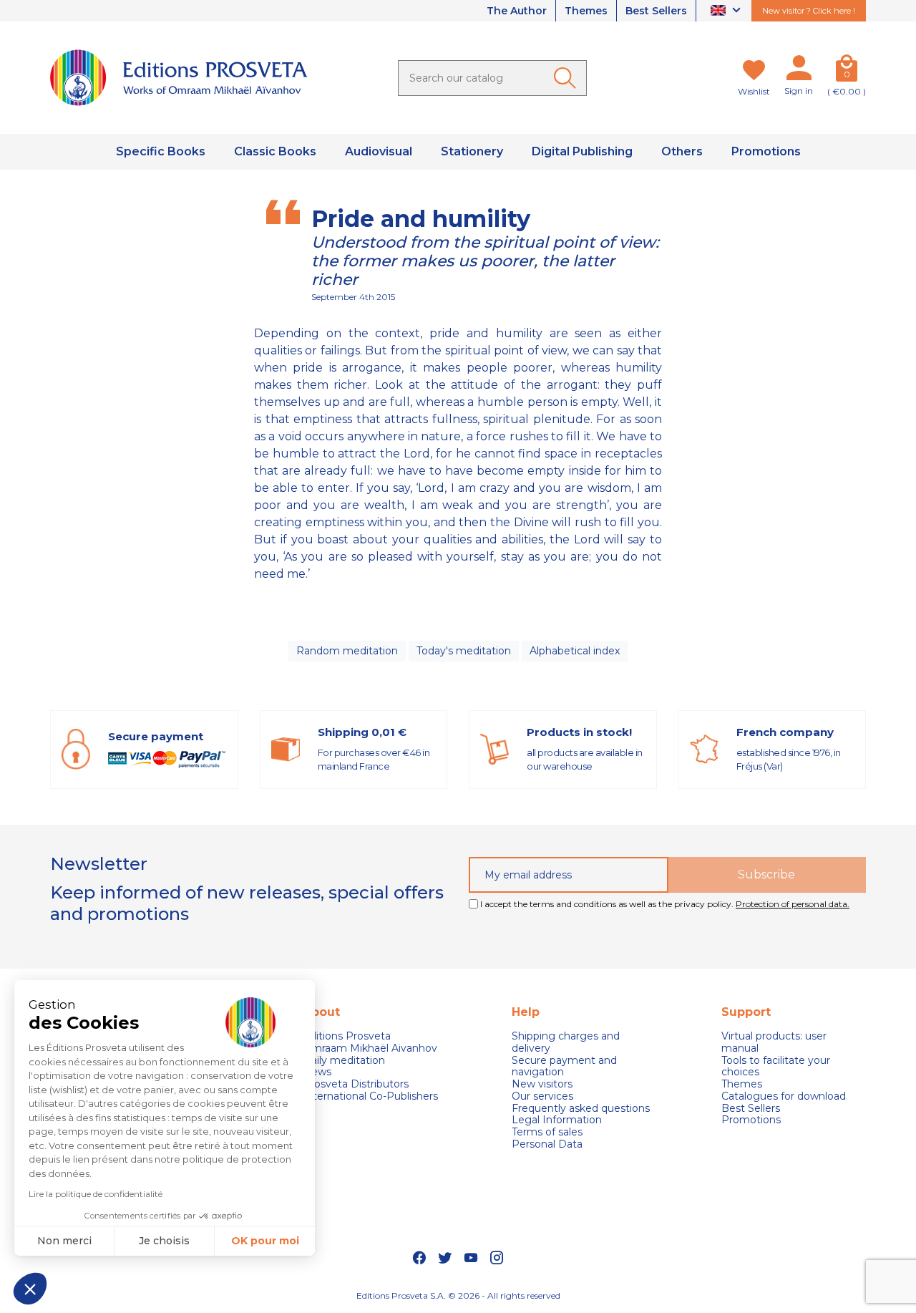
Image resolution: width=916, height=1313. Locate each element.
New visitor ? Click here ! (808, 11)
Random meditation (347, 650)
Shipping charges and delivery (566, 1042)
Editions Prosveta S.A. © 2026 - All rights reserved (458, 1295)
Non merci (64, 1240)
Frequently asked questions (581, 1109)
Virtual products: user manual (774, 1042)
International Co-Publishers (370, 1096)
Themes (586, 10)
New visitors (542, 1084)
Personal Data (547, 1144)
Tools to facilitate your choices (775, 1067)
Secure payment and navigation (564, 1067)
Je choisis (164, 1240)
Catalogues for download (783, 1096)
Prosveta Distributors (356, 1084)
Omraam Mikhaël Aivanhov (370, 1048)
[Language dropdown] (727, 11)
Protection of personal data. (792, 903)
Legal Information (557, 1120)
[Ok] (567, 78)
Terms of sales (547, 1132)
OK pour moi (265, 1240)
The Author (517, 10)
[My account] (798, 71)
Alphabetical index (575, 650)
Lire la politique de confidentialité (95, 1193)
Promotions (751, 1120)
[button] (30, 1288)
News (317, 1072)
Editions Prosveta (347, 1036)
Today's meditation (463, 650)
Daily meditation (344, 1061)
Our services (542, 1096)
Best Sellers (656, 10)
